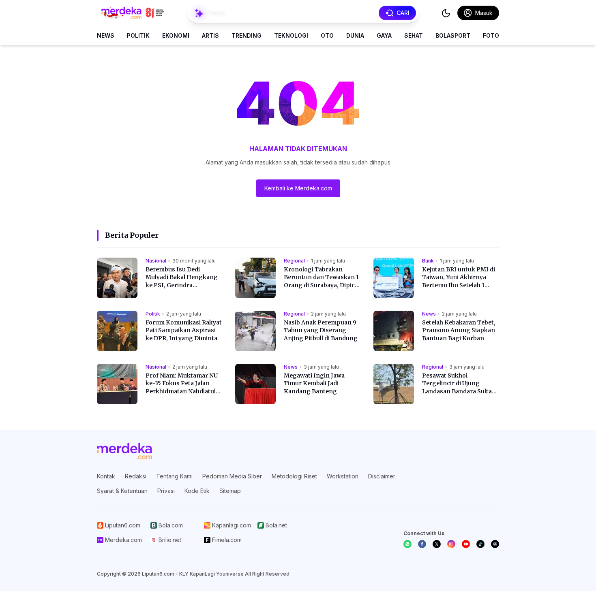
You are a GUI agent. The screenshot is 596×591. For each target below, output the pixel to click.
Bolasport (452, 35)
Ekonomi (175, 35)
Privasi (166, 490)
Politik (138, 35)
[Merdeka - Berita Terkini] (132, 13)
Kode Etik (197, 490)
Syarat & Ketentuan (122, 490)
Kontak (106, 476)
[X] (437, 544)
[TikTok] (480, 544)
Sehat (413, 35)
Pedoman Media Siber (232, 476)
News (105, 35)
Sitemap (230, 490)
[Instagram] (451, 544)
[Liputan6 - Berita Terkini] (124, 451)
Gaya (384, 35)
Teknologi (291, 35)
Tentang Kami (174, 476)
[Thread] (495, 544)
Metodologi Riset (294, 476)
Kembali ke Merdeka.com (298, 188)
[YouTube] (466, 544)
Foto (491, 35)
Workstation (342, 476)
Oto (327, 35)
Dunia (355, 35)
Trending (247, 35)
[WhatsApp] (407, 544)
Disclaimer (381, 476)
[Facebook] (422, 544)
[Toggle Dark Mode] (446, 13)
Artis (210, 35)
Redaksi (135, 476)
